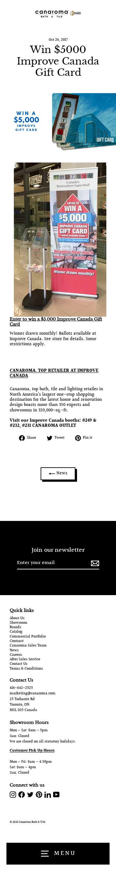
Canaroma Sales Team (28, 646)
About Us (17, 618)
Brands (15, 627)
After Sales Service (25, 659)
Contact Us (18, 664)
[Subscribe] (94, 563)
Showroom (18, 623)
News (61, 473)
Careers (16, 655)
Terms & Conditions (26, 669)
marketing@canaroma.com (32, 694)
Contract (17, 641)
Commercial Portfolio (28, 637)
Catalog (16, 632)
